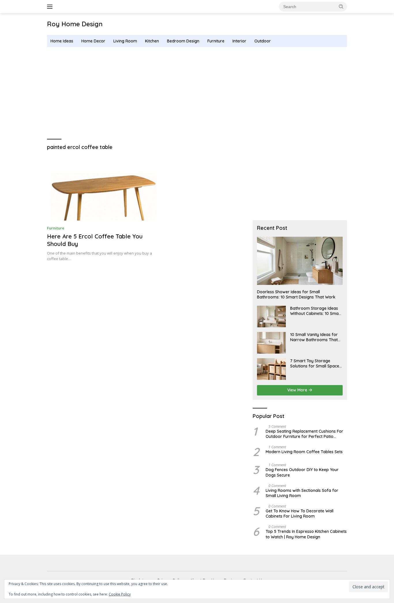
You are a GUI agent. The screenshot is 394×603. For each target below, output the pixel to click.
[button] (341, 6)
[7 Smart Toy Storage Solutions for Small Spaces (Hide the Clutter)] (271, 369)
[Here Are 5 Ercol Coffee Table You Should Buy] (104, 188)
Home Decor (93, 41)
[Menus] (51, 7)
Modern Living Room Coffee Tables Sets (304, 451)
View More (297, 390)
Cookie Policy (120, 594)
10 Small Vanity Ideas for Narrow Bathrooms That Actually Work (314, 337)
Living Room (125, 41)
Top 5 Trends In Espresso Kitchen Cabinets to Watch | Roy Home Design (306, 534)
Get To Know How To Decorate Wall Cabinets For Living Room (299, 513)
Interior (239, 41)
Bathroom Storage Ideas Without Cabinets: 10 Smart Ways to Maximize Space (316, 311)
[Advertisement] (197, 93)
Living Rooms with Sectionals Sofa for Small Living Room (302, 493)
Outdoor (262, 41)
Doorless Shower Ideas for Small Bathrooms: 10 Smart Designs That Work (296, 294)
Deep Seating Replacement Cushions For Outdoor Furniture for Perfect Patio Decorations (304, 434)
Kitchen (152, 41)
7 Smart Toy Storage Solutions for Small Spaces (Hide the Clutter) (315, 363)
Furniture (215, 41)
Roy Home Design (75, 24)
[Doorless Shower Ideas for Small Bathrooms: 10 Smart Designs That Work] (300, 261)
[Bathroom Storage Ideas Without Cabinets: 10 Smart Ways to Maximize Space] (271, 316)
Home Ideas (61, 41)
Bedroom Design (183, 41)
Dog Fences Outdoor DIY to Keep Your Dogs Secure (302, 472)
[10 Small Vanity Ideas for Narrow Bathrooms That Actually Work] (271, 343)
